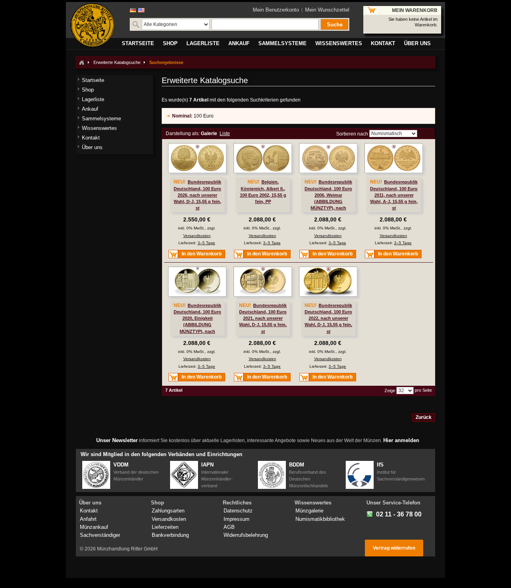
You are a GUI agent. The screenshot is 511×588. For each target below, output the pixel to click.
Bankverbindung (170, 535)
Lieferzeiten (165, 527)
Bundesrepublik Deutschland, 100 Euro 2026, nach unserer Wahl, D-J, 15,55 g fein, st (197, 194)
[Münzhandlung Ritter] (93, 25)
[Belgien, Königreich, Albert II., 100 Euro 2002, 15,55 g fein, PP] (263, 158)
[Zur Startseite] (81, 62)
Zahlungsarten (168, 511)
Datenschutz (238, 511)
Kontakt (89, 511)
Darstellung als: (183, 133)
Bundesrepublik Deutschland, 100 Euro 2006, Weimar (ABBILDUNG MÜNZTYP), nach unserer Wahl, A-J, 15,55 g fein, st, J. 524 (328, 201)
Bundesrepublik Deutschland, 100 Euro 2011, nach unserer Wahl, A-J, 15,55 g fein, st (394, 194)
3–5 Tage (206, 243)
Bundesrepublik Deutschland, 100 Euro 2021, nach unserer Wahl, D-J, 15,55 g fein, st (263, 318)
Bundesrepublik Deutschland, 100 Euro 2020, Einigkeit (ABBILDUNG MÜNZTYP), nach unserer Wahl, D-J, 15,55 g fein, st (197, 325)
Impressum (237, 519)
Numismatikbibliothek (320, 519)
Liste (225, 133)
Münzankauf (94, 527)
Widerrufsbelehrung (246, 535)
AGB (229, 527)
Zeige (389, 390)
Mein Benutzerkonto (276, 10)
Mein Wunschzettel (327, 10)
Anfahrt (88, 519)
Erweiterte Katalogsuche (117, 62)
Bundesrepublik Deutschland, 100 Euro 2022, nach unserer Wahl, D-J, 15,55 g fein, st (328, 318)
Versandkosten (197, 235)
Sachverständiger (100, 535)
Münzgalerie (309, 511)
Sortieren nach (352, 134)
